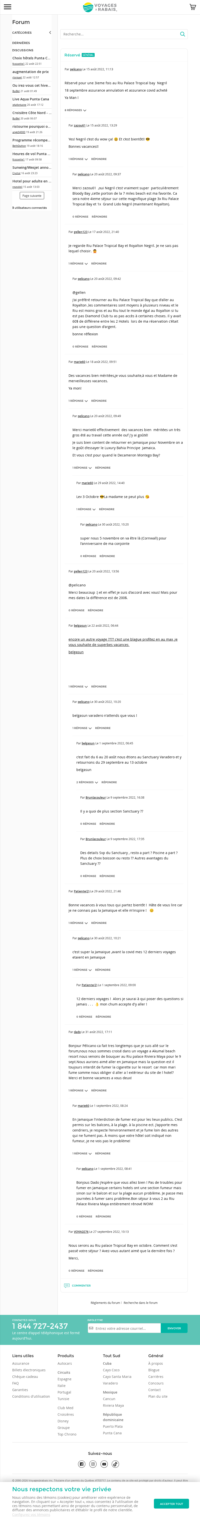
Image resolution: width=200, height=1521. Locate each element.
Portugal (64, 1392)
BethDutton (19, 146)
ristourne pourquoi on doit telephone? (44, 126)
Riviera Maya (113, 1405)
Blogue (154, 1370)
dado (77, 1032)
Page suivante (31, 196)
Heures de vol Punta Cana (34, 153)
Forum (21, 22)
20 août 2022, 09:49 (107, 416)
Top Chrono (67, 1434)
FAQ (15, 1383)
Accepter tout (171, 1504)
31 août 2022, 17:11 (98, 1032)
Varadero (110, 1383)
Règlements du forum (105, 1302)
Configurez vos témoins (31, 1514)
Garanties (20, 1389)
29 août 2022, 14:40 (111, 483)
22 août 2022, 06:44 (104, 625)
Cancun (109, 1398)
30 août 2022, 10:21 (107, 938)
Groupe (64, 1427)
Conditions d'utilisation (31, 1396)
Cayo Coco (111, 1370)
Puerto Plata (113, 1426)
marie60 (79, 362)
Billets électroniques (29, 1370)
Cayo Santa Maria (117, 1376)
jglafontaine (19, 104)
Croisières (66, 1414)
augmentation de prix (30, 71)
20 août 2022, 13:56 (105, 571)
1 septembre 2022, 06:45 (116, 743)
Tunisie (63, 1398)
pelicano (76, 69)
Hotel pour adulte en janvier (36, 181)
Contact (154, 1389)
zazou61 (80, 125)
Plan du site (158, 1396)
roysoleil (17, 187)
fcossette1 (18, 63)
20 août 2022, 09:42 (107, 279)
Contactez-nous (24, 1320)
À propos (155, 1363)
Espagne (64, 1379)
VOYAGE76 (81, 1232)
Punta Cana (112, 1433)
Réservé (72, 55)
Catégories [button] (22, 32)
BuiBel (16, 91)
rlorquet (17, 77)
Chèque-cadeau (25, 1376)
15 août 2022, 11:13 (99, 69)
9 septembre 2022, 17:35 (127, 839)
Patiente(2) (82, 891)
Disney (63, 1421)
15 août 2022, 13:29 (103, 125)
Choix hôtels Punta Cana (33, 58)
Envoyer (174, 1328)
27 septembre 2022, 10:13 (111, 1232)
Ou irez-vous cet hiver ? (32, 85)
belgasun (80, 625)
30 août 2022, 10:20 (115, 524)
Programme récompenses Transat (40, 140)
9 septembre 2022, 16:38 (127, 797)
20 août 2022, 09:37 (107, 174)
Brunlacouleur (96, 797)
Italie (62, 1385)
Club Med (65, 1407)
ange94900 (18, 132)
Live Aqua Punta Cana (30, 99)
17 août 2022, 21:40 (105, 232)
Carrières (155, 1376)
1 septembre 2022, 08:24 (111, 1106)
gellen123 (81, 232)
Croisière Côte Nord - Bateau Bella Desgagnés (50, 112)
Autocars (65, 1363)
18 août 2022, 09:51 (103, 362)
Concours (156, 1383)
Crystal (16, 173)
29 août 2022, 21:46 (107, 891)
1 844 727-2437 (40, 1326)
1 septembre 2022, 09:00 (119, 985)
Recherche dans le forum (141, 1302)
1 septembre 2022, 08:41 (115, 1169)
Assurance (20, 1363)
